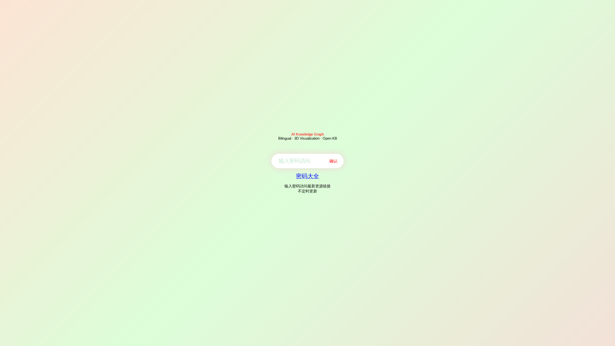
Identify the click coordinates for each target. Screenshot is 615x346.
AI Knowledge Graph (307, 134)
